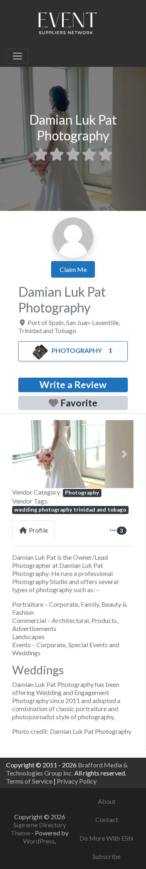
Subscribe (106, 856)
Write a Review (73, 384)
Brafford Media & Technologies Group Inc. (67, 769)
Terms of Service (29, 781)
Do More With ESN (106, 838)
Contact (106, 819)
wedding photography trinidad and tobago (70, 509)
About (107, 801)
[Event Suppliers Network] (67, 25)
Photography (77, 350)
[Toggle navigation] (17, 56)
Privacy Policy (77, 781)
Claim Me (73, 269)
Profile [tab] (38, 530)
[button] (21, 454)
